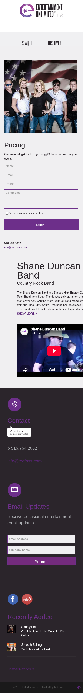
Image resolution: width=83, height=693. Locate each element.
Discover (54, 43)
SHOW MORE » (27, 313)
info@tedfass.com (15, 247)
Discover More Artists (20, 669)
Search (27, 43)
